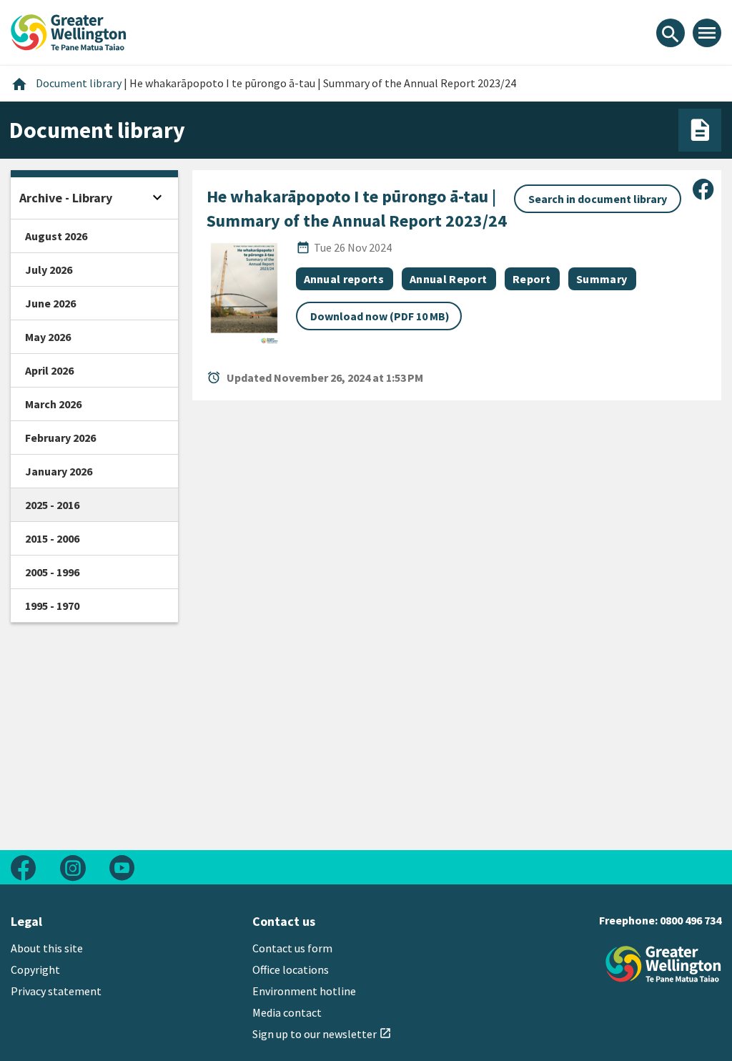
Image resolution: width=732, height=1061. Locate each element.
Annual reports (344, 279)
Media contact (287, 1012)
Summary (601, 279)
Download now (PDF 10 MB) (380, 316)
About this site (47, 948)
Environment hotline (304, 991)
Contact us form (292, 948)
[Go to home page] (69, 31)
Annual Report (448, 279)
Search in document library (597, 199)
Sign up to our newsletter (322, 1034)
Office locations (290, 969)
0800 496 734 (690, 920)
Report (531, 279)
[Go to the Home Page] (663, 964)
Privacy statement (56, 991)
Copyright (35, 969)
